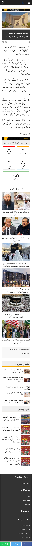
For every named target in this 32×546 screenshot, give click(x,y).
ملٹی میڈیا (27, 504)
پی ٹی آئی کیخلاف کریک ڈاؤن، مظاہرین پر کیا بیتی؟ (12, 450)
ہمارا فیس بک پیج (26, 525)
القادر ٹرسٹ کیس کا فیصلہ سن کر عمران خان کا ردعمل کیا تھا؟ (11, 429)
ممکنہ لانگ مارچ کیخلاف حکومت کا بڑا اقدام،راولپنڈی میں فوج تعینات (13, 370)
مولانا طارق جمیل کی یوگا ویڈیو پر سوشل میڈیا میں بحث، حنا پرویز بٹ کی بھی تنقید (13, 401)
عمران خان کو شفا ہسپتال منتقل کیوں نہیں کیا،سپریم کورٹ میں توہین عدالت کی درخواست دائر (13, 379)
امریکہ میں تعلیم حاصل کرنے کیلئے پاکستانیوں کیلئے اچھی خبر (16, 341)
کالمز (29, 496)
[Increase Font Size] (6, 42)
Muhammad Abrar (24, 42)
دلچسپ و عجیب (26, 500)
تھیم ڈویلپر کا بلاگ (26, 537)
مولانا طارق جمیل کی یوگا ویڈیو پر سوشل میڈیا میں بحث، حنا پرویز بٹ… (16, 213)
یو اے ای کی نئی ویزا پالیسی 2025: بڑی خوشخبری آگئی (11, 418)
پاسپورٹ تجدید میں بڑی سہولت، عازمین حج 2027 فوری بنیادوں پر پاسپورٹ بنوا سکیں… (16, 265)
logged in (21, 349)
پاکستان (20, 134)
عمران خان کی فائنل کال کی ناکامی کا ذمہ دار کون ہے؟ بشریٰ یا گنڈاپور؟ (12, 460)
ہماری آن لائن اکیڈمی (25, 529)
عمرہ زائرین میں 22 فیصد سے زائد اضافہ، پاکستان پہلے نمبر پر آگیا (16, 316)
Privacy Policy (26, 483)
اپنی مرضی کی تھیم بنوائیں (24, 533)
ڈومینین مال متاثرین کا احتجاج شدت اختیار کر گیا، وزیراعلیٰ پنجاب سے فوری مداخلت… (16, 290)
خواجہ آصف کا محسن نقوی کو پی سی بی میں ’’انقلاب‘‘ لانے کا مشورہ (16, 239)
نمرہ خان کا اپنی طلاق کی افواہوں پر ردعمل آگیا (13, 393)
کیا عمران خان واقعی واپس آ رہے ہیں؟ (14, 387)
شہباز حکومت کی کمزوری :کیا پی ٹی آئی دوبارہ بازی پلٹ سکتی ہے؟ (11, 439)
